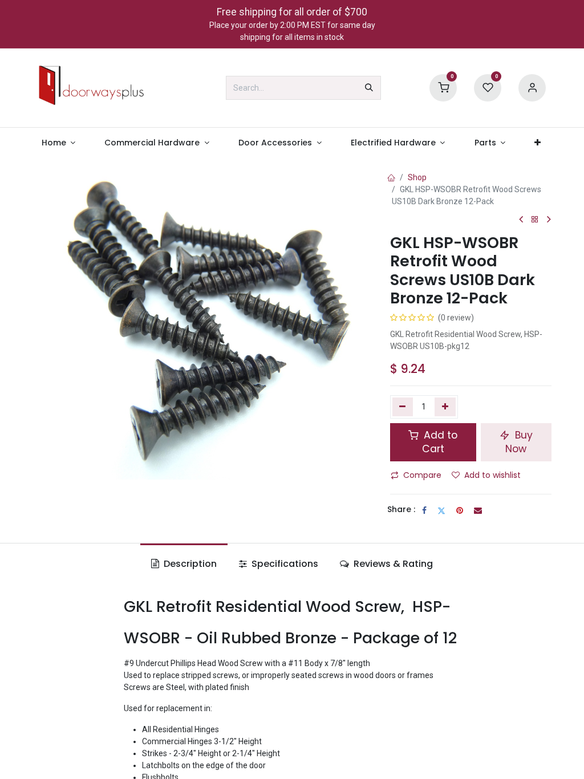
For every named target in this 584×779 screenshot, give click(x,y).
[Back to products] (535, 220)
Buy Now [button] (519, 442)
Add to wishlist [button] (492, 475)
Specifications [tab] (283, 563)
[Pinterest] (459, 510)
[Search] (369, 87)
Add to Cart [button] (439, 442)
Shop (417, 177)
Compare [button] (422, 475)
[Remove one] (402, 406)
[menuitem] (58, 143)
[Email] (478, 510)
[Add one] (445, 406)
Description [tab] (189, 563)
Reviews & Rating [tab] (392, 563)
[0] (443, 87)
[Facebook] (424, 510)
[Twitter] (441, 510)
